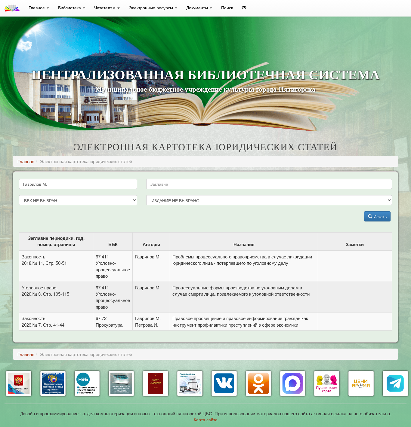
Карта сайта (206, 419)
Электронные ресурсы (151, 8)
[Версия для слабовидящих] (244, 7)
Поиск (227, 8)
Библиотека (70, 8)
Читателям (105, 8)
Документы (197, 8)
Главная (25, 161)
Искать (379, 216)
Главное (37, 8)
